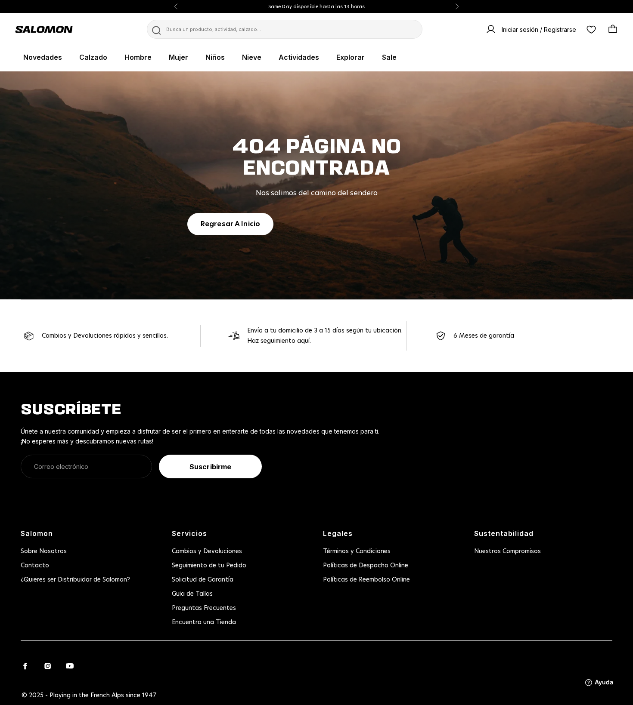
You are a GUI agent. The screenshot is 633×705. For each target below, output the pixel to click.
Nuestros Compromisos (507, 551)
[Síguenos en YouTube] (69, 666)
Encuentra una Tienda (204, 622)
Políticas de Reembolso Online (366, 580)
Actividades (299, 57)
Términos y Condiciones (357, 551)
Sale (389, 57)
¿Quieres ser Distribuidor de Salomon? (75, 580)
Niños (215, 57)
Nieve (251, 57)
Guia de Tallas (192, 594)
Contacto (35, 566)
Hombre (138, 57)
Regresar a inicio (230, 224)
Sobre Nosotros (44, 551)
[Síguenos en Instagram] (47, 666)
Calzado (93, 57)
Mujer (178, 57)
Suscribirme (210, 466)
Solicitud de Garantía (202, 580)
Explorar (350, 57)
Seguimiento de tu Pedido (209, 566)
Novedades (42, 57)
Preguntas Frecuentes (204, 608)
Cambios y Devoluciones (207, 551)
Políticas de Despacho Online (365, 566)
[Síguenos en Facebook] (25, 666)
